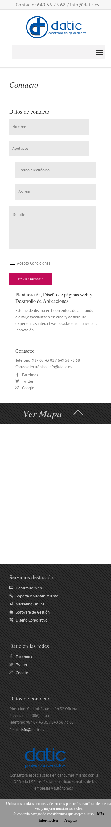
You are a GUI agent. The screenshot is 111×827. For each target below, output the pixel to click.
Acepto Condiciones (33, 263)
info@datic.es (84, 5)
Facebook (24, 656)
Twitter (21, 664)
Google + (23, 672)
